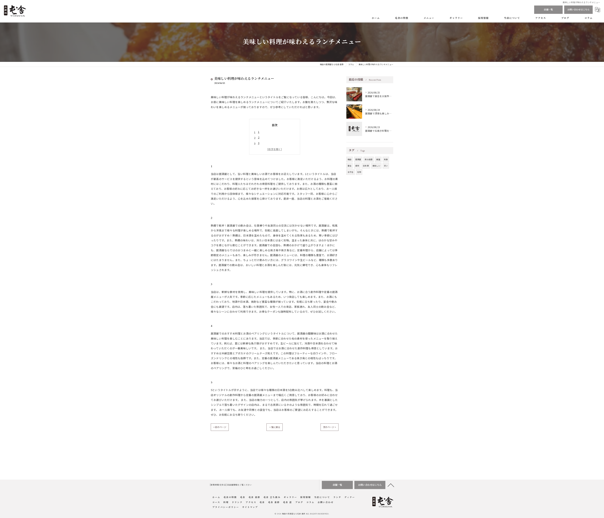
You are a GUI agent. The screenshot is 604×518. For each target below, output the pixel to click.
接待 (357, 165)
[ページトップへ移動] (391, 485)
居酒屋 (358, 159)
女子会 (350, 172)
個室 (378, 159)
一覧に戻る (274, 427)
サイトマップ (250, 507)
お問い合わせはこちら (578, 9)
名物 (359, 172)
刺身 (386, 159)
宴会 (349, 165)
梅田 (349, 159)
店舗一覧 (548, 9)
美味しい (376, 165)
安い (386, 165)
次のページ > (329, 427)
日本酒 (366, 165)
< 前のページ (219, 427)
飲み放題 (368, 159)
